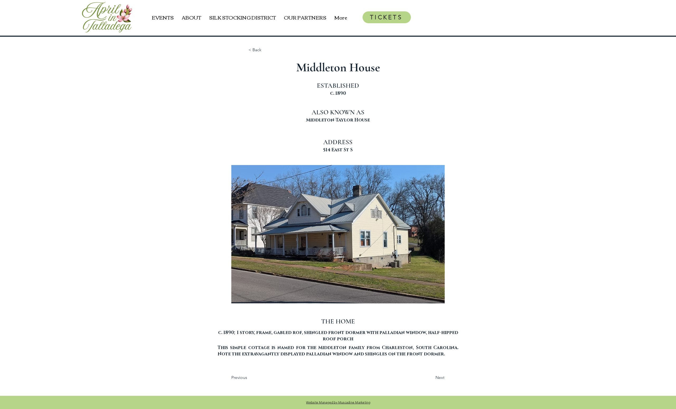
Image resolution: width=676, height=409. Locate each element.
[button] (256, 234)
